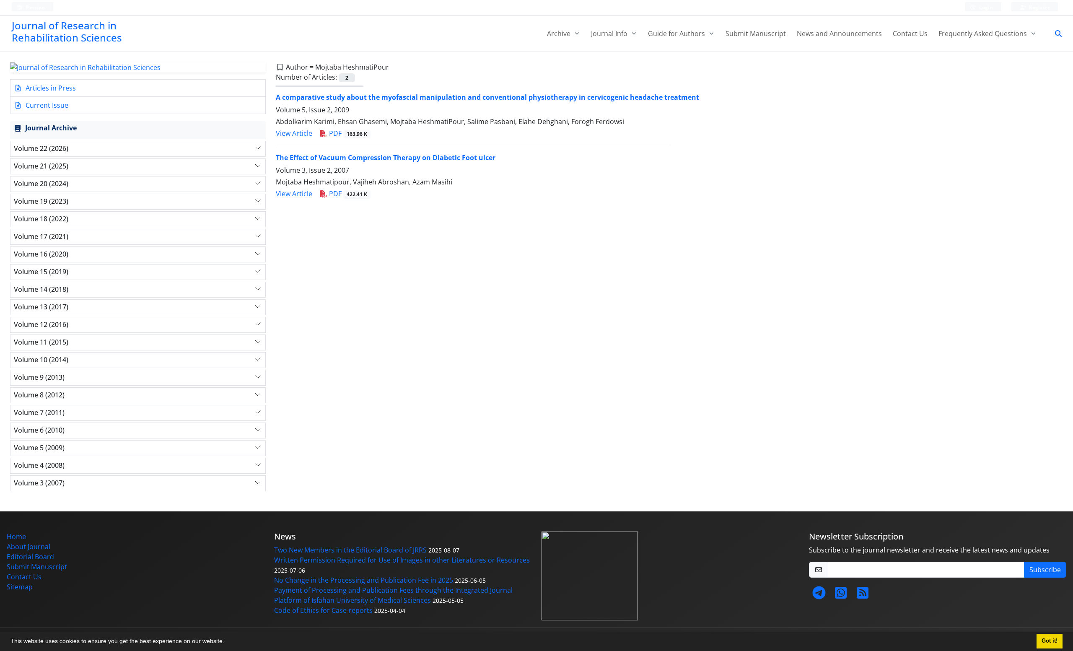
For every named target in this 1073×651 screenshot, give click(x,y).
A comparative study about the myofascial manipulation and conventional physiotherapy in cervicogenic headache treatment (487, 97)
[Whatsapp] (841, 595)
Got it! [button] (1049, 641)
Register (1039, 7)
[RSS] (863, 595)
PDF (347, 133)
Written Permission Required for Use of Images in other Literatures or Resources (402, 560)
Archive (559, 33)
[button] (227, 642)
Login (985, 7)
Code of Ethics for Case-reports (323, 610)
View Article (294, 133)
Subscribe (1045, 569)
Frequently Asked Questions (983, 33)
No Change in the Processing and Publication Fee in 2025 (363, 580)
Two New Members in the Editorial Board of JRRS (350, 550)
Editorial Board (30, 556)
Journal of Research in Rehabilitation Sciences (67, 31)
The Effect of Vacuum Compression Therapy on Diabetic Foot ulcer (385, 157)
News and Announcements (839, 33)
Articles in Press (50, 88)
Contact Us (910, 33)
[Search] (1055, 33)
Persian (35, 7)
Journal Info (610, 33)
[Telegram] (819, 595)
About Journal (28, 546)
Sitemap (20, 586)
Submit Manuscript (756, 33)
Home (16, 536)
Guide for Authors (677, 33)
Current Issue (46, 105)
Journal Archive (51, 127)
